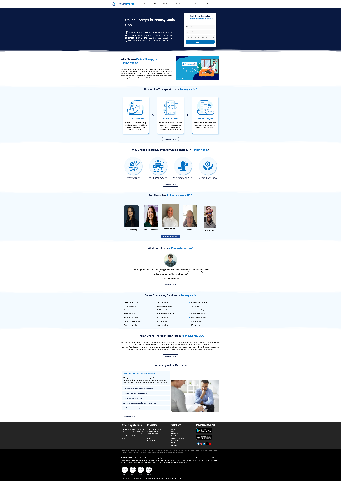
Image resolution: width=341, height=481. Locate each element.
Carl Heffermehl (190, 230)
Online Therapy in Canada (181, 450)
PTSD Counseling (162, 321)
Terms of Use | (170, 478)
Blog (172, 431)
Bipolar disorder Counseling (165, 314)
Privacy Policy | (161, 478)
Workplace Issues (152, 433)
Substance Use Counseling (198, 302)
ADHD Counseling (162, 317)
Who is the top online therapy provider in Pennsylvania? (139, 373)
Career (173, 442)
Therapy (146, 4)
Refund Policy (179, 478)
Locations (174, 440)
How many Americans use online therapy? (135, 393)
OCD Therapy (194, 306)
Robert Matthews (170, 229)
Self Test (155, 4)
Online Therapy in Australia (198, 450)
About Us (174, 429)
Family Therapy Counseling (132, 321)
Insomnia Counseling (197, 310)
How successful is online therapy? (133, 398)
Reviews (174, 445)
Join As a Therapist (177, 438)
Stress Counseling (129, 310)
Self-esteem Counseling (164, 306)
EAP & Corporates (167, 4)
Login (207, 4)
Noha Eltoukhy (131, 230)
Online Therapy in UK (164, 450)
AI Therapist (151, 440)
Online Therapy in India (135, 450)
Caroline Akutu (209, 230)
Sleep (149, 438)
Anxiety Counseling (130, 306)
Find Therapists (181, 4)
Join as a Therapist (195, 4)
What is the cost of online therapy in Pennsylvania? (138, 388)
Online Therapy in (137, 452)
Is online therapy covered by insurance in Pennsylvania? (139, 408)
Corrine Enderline (151, 230)
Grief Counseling (162, 325)
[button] (197, 67)
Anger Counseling (129, 314)
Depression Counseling (131, 302)
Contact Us (174, 433)
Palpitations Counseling (197, 314)
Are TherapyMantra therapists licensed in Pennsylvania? (140, 403)
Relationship (151, 436)
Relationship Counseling (131, 317)
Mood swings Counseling (198, 317)
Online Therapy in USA (150, 450)
